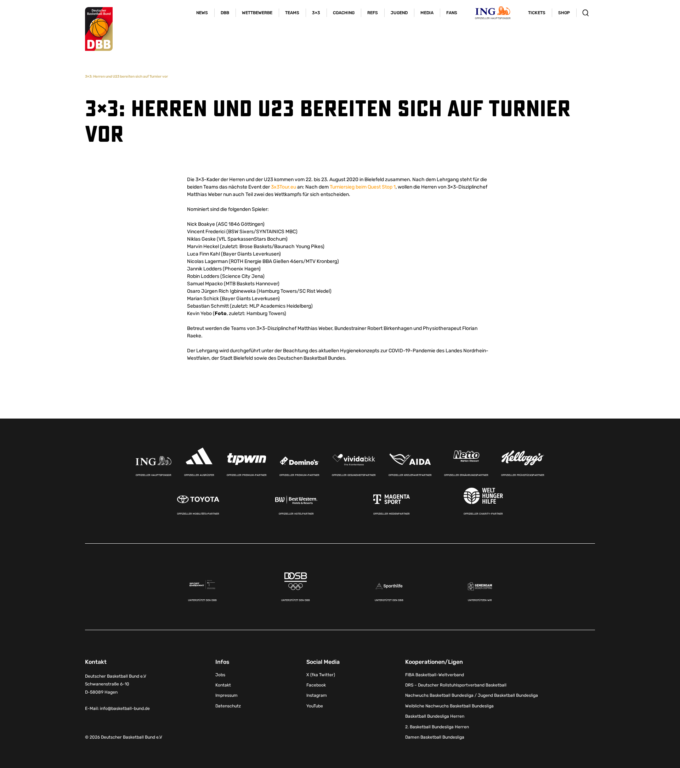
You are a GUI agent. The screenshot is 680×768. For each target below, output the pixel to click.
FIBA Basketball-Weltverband (434, 674)
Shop (564, 12)
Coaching (344, 12)
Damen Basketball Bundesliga (434, 737)
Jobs (220, 674)
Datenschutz (228, 705)
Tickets (536, 12)
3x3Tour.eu (283, 187)
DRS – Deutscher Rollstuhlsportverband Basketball (455, 685)
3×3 (316, 12)
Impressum (226, 695)
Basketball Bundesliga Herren (434, 716)
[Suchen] (585, 13)
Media (427, 12)
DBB (225, 12)
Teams (292, 12)
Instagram (316, 695)
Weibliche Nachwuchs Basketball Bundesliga (449, 705)
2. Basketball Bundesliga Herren (437, 726)
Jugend (399, 12)
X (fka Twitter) (320, 674)
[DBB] (99, 29)
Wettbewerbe (257, 12)
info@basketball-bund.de (125, 708)
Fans (451, 12)
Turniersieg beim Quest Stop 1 (363, 187)
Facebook (316, 685)
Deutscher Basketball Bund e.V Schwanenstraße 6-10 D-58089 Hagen (115, 684)
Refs (372, 12)
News (202, 12)
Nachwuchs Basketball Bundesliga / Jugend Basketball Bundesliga (471, 695)
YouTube (314, 705)
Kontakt (223, 685)
